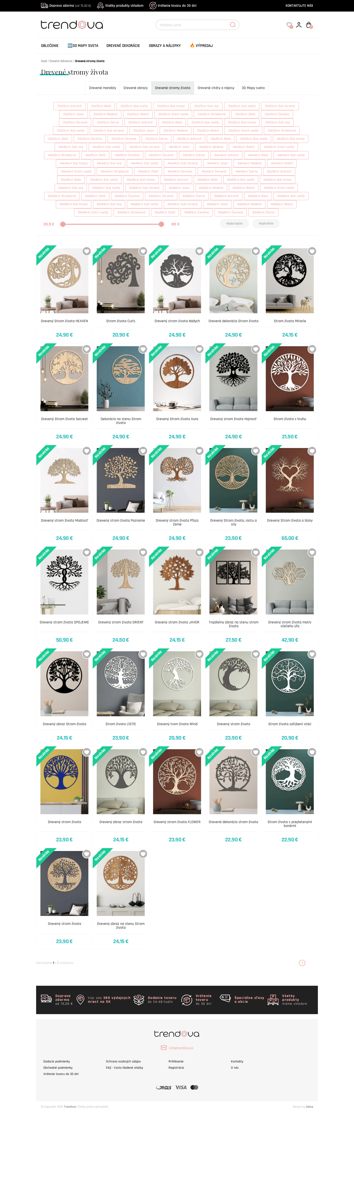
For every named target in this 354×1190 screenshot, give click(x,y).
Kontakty (237, 1061)
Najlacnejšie (234, 223)
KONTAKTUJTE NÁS (299, 5)
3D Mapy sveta (253, 87)
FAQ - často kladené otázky (124, 1068)
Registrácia (176, 1068)
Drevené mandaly (102, 87)
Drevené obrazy (136, 87)
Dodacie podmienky (56, 1061)
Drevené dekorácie (123, 45)
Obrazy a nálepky (165, 45)
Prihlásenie (176, 1061)
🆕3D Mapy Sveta (82, 45)
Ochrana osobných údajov (123, 1061)
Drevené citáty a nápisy (216, 87)
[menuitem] (49, 46)
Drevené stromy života (172, 87)
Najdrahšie (266, 223)
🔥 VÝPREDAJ (201, 45)
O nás (235, 1068)
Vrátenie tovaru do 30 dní (177, 5)
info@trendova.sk (181, 1048)
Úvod (44, 61)
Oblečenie (50, 45)
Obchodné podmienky (57, 1068)
